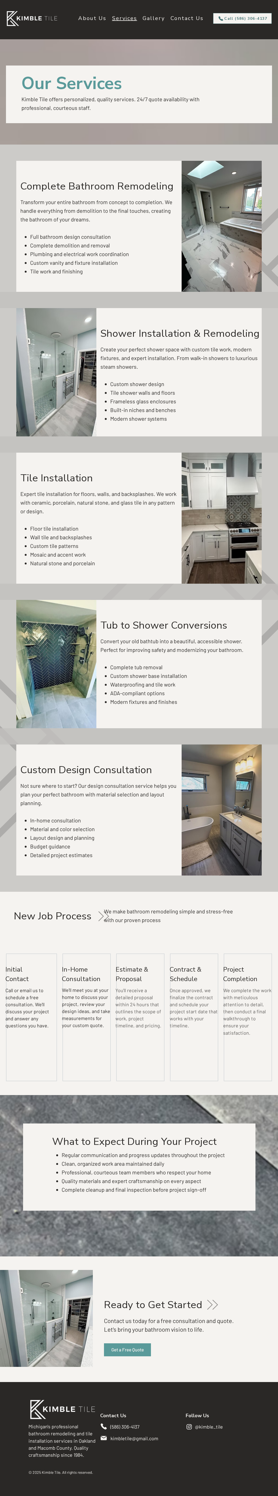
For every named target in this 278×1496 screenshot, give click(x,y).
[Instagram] (189, 1426)
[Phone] (103, 1426)
